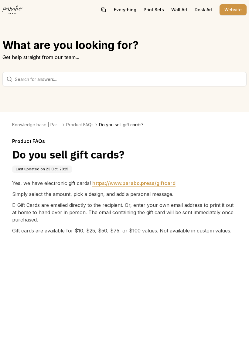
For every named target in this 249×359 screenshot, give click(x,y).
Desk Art (203, 9)
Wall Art (179, 9)
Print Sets (154, 9)
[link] (121, 125)
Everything (125, 9)
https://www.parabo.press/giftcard (134, 183)
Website (233, 9)
